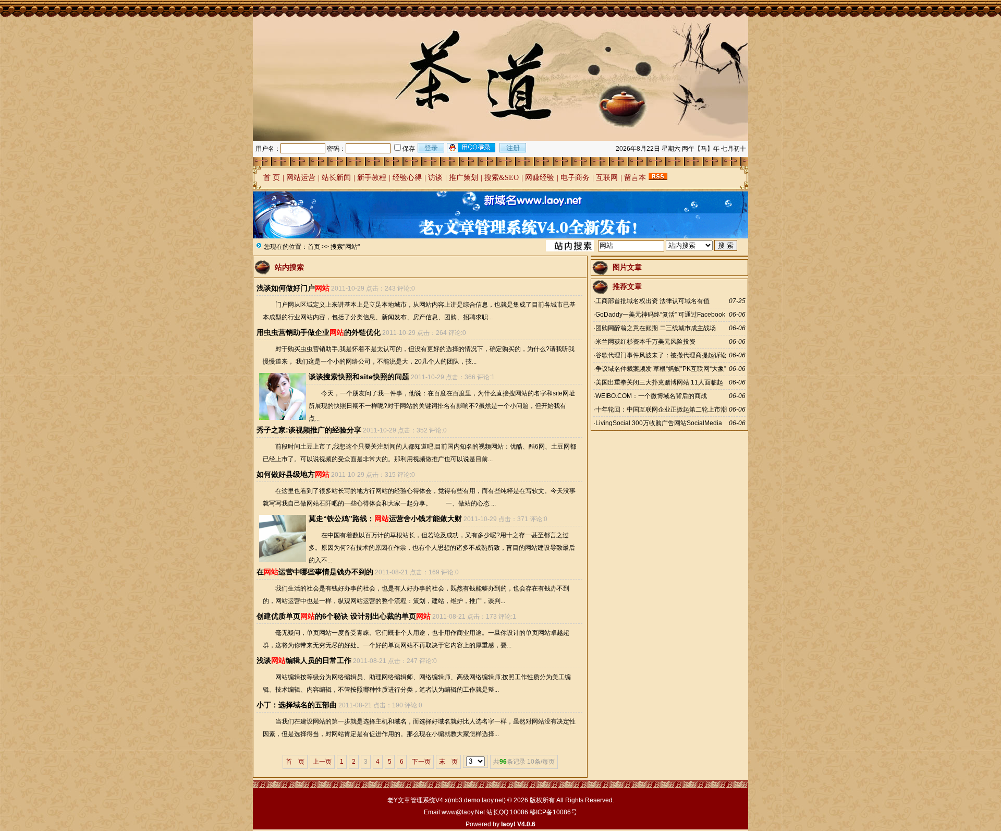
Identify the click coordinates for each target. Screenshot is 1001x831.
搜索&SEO (501, 178)
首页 (314, 246)
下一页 (421, 761)
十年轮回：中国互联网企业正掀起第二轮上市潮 (661, 409)
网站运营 (300, 178)
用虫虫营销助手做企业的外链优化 (319, 332)
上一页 (322, 761)
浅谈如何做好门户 (293, 288)
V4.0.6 (526, 824)
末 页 (448, 761)
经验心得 (407, 178)
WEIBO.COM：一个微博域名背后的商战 (651, 396)
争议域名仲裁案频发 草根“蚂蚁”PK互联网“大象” (660, 368)
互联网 (607, 178)
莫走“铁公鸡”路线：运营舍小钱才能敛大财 (385, 518)
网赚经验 (539, 178)
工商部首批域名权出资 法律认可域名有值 (652, 301)
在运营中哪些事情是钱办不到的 (315, 572)
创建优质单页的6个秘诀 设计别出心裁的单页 (344, 616)
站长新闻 (336, 178)
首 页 (271, 178)
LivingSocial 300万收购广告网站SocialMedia (658, 423)
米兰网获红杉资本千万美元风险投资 (645, 341)
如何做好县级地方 (293, 474)
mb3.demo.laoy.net (477, 800)
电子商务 (575, 178)
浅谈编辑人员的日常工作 (304, 660)
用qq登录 (472, 147)
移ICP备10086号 (553, 812)
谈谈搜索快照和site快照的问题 (359, 376)
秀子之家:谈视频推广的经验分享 (309, 430)
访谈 (435, 178)
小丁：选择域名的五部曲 (297, 705)
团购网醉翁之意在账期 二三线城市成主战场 (655, 328)
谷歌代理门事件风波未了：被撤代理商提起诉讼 (661, 355)
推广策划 (463, 178)
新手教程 (371, 178)
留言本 (635, 178)
